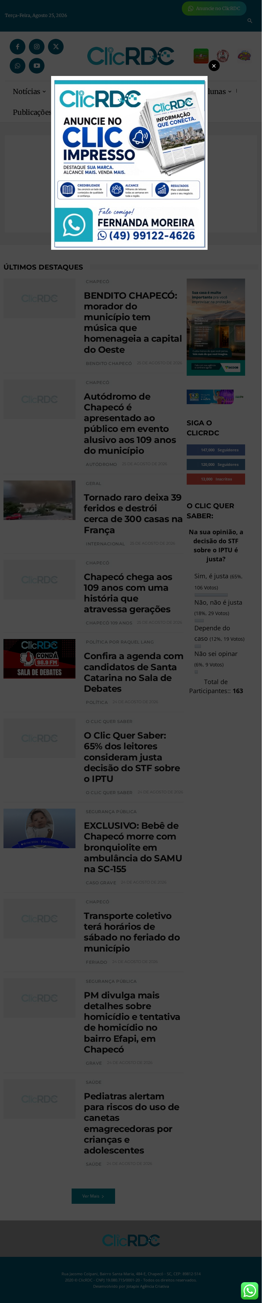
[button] (214, 65)
